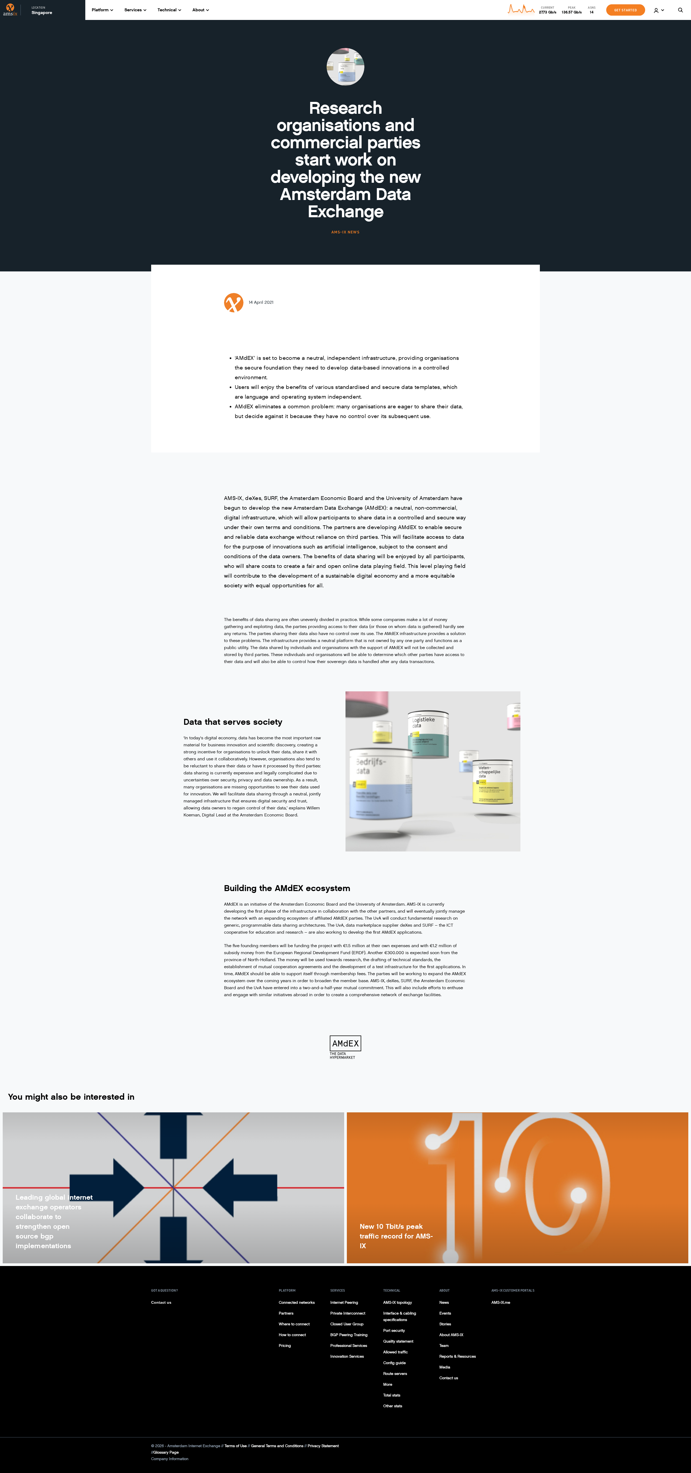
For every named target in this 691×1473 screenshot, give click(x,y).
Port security (394, 1330)
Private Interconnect (347, 1313)
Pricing (285, 1345)
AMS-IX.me (501, 1302)
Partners (286, 1313)
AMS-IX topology (397, 1302)
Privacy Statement (323, 1445)
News (444, 1302)
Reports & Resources (457, 1356)
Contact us (161, 1302)
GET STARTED (625, 10)
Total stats (391, 1395)
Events (445, 1313)
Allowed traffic (395, 1352)
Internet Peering (344, 1302)
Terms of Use (236, 1445)
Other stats (392, 1406)
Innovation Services (347, 1356)
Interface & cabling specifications (399, 1316)
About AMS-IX (451, 1334)
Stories (445, 1324)
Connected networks (297, 1302)
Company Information (169, 1458)
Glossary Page (166, 1452)
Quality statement (398, 1341)
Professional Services (348, 1345)
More (387, 1384)
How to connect (292, 1334)
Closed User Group (347, 1324)
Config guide (394, 1362)
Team (444, 1345)
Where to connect (294, 1324)
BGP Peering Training (349, 1334)
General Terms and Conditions (277, 1445)
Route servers (395, 1373)
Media (444, 1367)
